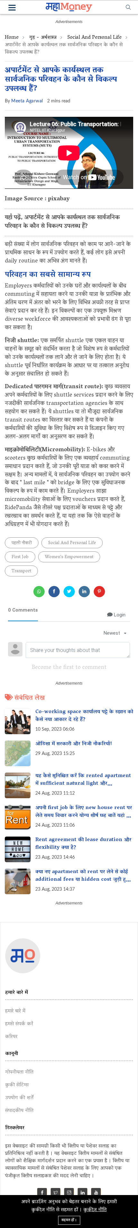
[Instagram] (69, 1194)
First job (20, 557)
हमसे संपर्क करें (19, 1024)
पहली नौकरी (22, 543)
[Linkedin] (83, 1194)
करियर (11, 1037)
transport (21, 571)
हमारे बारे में (15, 1011)
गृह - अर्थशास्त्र (42, 38)
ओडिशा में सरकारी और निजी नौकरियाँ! (73, 744)
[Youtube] (96, 1194)
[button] (12, 8)
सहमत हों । (69, 1220)
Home (12, 38)
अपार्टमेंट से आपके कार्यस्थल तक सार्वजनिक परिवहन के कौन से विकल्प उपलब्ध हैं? (61, 79)
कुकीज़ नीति (95, 1210)
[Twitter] (56, 1194)
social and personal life (94, 38)
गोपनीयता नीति (19, 1072)
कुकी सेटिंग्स (17, 1085)
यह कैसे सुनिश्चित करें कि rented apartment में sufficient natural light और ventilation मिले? (83, 783)
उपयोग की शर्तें (19, 1098)
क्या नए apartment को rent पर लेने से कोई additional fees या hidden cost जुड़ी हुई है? (81, 879)
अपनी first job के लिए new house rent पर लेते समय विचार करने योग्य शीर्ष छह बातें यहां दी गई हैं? (83, 815)
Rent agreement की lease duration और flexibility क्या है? (83, 844)
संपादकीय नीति (19, 1111)
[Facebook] (42, 1194)
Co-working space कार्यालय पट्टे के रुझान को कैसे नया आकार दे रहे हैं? (84, 716)
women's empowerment (69, 557)
